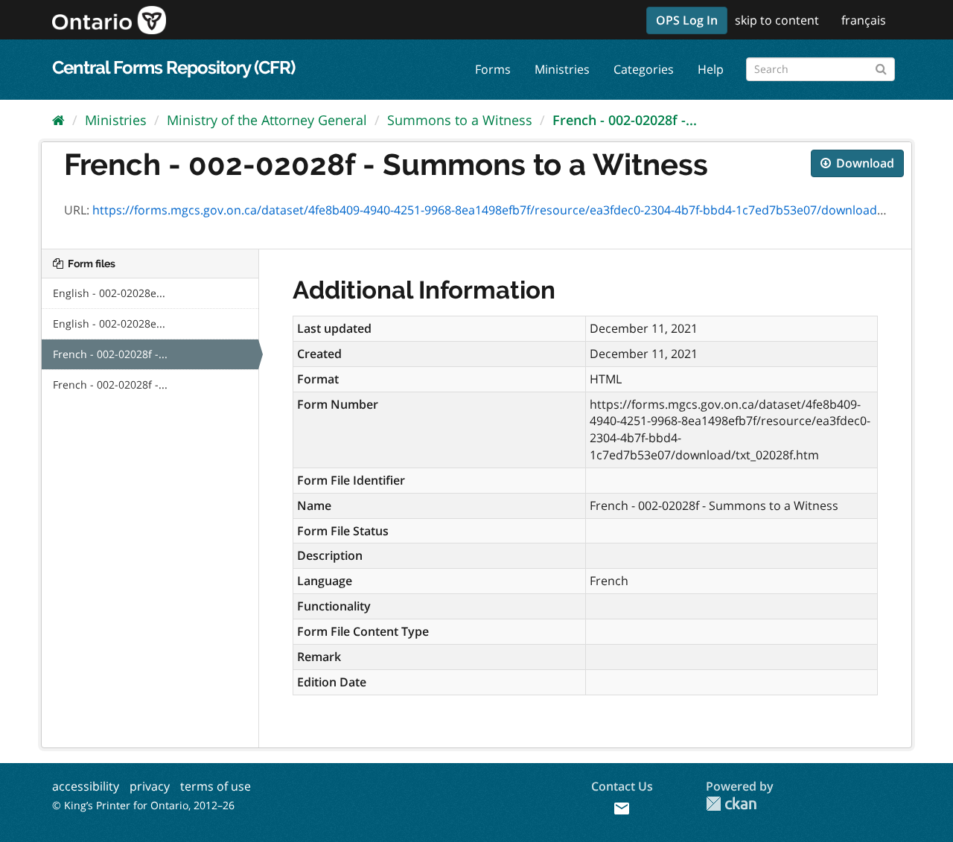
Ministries (562, 69)
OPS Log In (687, 20)
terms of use (215, 786)
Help (711, 69)
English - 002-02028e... (109, 293)
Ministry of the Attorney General (267, 120)
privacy (150, 786)
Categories (643, 69)
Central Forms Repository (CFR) (173, 67)
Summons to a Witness (459, 120)
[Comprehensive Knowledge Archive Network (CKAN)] (731, 803)
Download (863, 163)
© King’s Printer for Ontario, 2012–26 (143, 805)
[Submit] (881, 66)
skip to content (777, 20)
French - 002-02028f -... (624, 120)
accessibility (85, 786)
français (863, 20)
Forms (493, 69)
